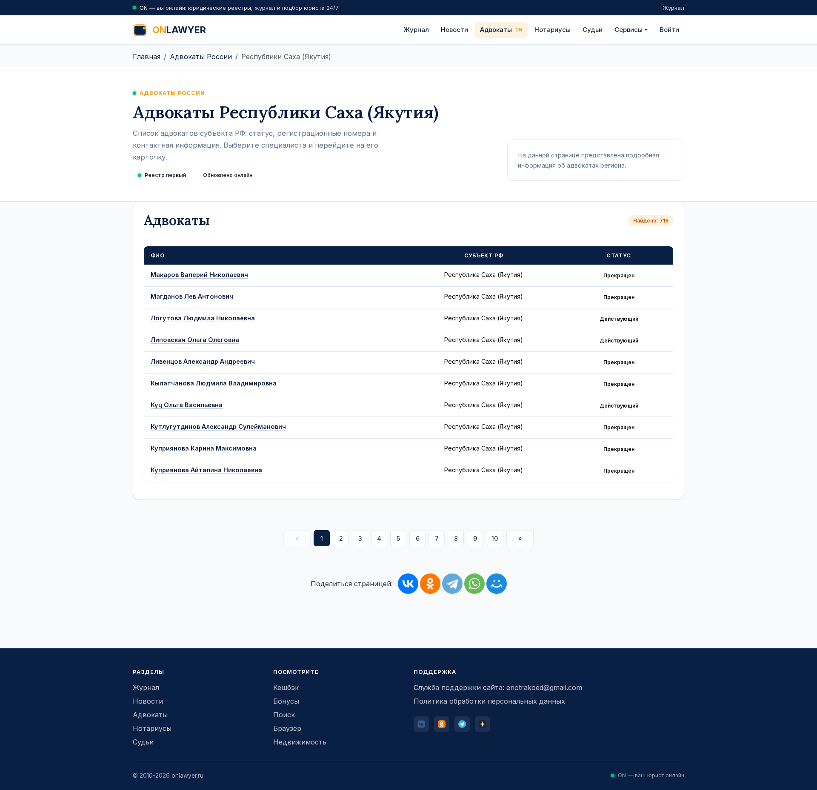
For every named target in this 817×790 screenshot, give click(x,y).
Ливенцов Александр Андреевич (203, 361)
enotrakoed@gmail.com (544, 687)
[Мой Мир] (496, 583)
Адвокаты (496, 30)
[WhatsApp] (474, 583)
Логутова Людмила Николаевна (203, 318)
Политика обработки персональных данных (489, 701)
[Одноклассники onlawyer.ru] (441, 724)
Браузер (287, 728)
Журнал (673, 7)
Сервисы (628, 30)
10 (494, 538)
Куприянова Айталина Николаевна (206, 469)
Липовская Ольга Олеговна (195, 339)
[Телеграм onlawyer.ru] (462, 724)
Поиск (284, 714)
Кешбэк (286, 687)
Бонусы (286, 701)
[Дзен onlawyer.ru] (482, 724)
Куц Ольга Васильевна (187, 404)
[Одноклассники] (430, 583)
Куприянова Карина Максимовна (204, 448)
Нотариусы (552, 30)
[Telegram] (452, 583)
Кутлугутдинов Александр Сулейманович (218, 426)
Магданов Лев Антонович (192, 296)
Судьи (593, 30)
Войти (669, 30)
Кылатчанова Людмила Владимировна (214, 383)
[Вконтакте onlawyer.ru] (421, 724)
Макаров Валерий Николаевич (199, 274)
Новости (454, 30)
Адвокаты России (201, 56)
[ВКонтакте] (408, 583)
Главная (146, 56)
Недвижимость (299, 742)
